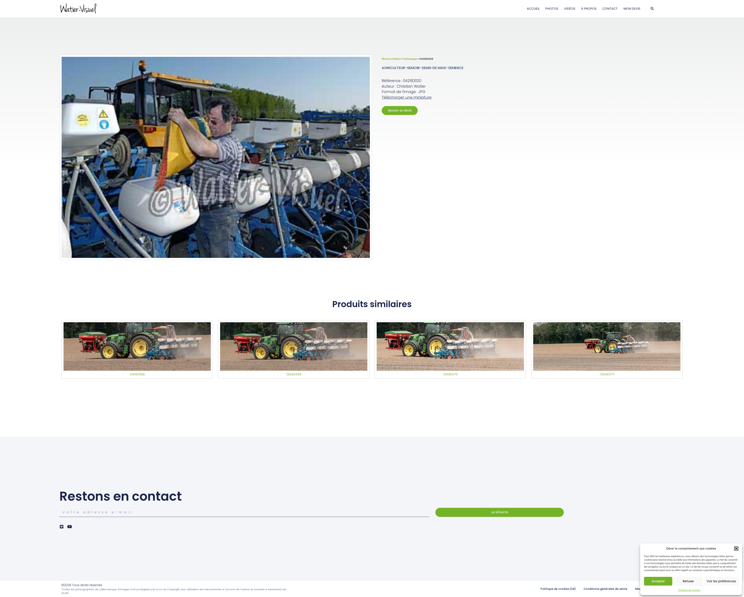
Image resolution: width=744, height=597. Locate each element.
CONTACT (610, 8)
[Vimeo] (61, 527)
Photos (386, 59)
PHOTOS (551, 8)
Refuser (688, 581)
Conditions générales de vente (605, 589)
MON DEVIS (631, 8)
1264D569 (293, 374)
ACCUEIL (533, 8)
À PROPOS (589, 8)
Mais (397, 59)
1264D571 (607, 374)
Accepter (658, 581)
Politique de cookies (689, 590)
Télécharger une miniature (406, 97)
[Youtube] (69, 527)
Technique (409, 59)
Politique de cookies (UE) (558, 589)
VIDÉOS (569, 8)
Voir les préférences (721, 581)
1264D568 (137, 374)
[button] (736, 548)
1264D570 (450, 374)
